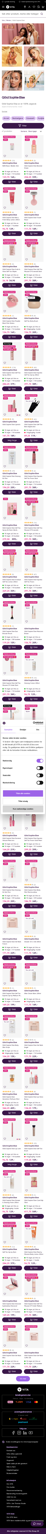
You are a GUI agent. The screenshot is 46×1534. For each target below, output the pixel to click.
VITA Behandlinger (13, 1507)
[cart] (43, 7)
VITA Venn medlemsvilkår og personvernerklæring (25, 1520)
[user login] (29, 7)
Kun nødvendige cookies (23, 809)
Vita (3, 20)
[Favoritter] (34, 7)
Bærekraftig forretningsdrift (17, 1494)
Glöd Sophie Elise (19, 20)
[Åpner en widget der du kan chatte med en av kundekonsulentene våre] (37, 1524)
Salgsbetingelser (13, 1470)
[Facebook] (13, 1433)
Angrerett (10, 1460)
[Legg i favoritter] (4, 156)
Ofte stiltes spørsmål (14, 1454)
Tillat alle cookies (23, 793)
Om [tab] (37, 730)
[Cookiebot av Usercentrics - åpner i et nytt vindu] (33, 723)
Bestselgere (17, 118)
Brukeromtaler (12, 1473)
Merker (8, 20)
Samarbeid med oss (14, 1500)
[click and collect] (38, 7)
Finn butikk (11, 1487)
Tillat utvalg (23, 801)
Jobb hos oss (11, 1497)
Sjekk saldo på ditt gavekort (17, 1463)
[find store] (25, 7)
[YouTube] (31, 1433)
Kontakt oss (11, 1450)
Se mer (4, 111)
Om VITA (10, 1484)
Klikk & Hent (11, 1467)
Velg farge (12, 440)
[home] (10, 7)
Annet (6, 118)
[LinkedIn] (25, 1433)
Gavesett (30, 118)
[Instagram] (19, 1433)
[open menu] (3, 7)
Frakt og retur (12, 1457)
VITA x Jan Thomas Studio (16, 1503)
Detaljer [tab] (23, 730)
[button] (41, 14)
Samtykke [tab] (8, 730)
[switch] (40, 768)
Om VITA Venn (12, 1517)
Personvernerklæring (14, 1490)
